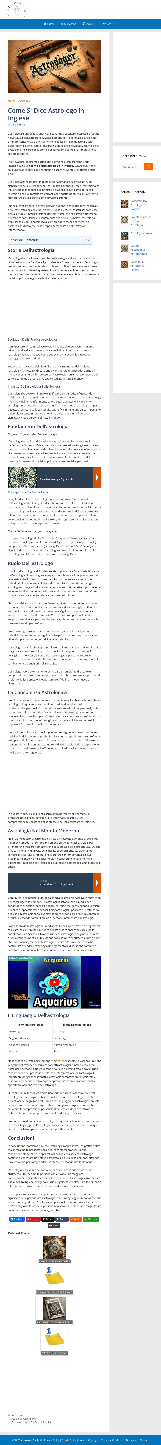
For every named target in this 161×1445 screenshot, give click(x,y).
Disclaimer (132, 1440)
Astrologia (24, 100)
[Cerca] (148, 166)
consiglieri (78, 607)
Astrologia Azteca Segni (23, 1418)
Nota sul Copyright (89, 1440)
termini (62, 1061)
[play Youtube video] (54, 982)
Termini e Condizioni (112, 1440)
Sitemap (144, 1440)
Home (12, 100)
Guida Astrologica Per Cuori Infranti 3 (31, 1422)
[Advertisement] (97, 9)
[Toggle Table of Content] (85, 240)
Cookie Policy (69, 1440)
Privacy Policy (51, 1440)
